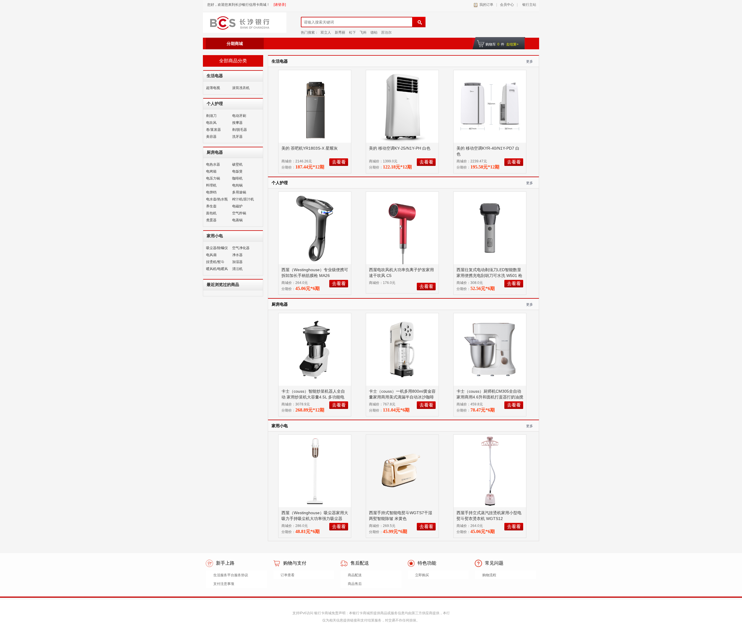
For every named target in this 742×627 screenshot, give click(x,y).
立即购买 (422, 575)
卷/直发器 (213, 130)
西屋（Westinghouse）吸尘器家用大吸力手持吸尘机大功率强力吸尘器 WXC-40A (314, 518)
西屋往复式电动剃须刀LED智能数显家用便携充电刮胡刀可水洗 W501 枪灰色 (489, 275)
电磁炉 (237, 206)
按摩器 (237, 123)
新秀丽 (340, 32)
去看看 (339, 162)
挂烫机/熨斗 (215, 262)
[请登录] (280, 5)
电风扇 (211, 255)
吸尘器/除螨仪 (217, 248)
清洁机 (237, 269)
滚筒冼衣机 (241, 88)
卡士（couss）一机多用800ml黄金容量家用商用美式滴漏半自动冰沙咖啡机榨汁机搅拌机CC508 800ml (402, 397)
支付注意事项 (223, 584)
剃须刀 (211, 116)
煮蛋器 (211, 220)
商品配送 (355, 575)
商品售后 (355, 584)
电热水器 (213, 164)
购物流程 (489, 575)
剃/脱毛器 (239, 130)
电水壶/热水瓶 (217, 199)
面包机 (211, 213)
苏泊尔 (386, 32)
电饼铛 (211, 192)
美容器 (211, 137)
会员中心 (507, 5)
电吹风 (211, 123)
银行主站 (528, 5)
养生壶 (211, 206)
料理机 (211, 185)
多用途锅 (239, 192)
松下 (352, 32)
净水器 (237, 255)
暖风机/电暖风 (217, 269)
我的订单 (486, 5)
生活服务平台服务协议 (230, 575)
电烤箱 (211, 171)
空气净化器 (241, 248)
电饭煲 (237, 171)
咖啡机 (237, 178)
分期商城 (235, 43)
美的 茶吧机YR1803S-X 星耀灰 (310, 148)
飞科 (363, 32)
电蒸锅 (237, 220)
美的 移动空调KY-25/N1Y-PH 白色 (400, 148)
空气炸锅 (239, 213)
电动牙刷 (239, 116)
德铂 (373, 32)
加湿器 (237, 262)
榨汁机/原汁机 (243, 199)
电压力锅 (213, 178)
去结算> (512, 44)
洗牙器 (237, 137)
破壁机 (237, 164)
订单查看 (287, 575)
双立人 (326, 32)
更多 (529, 61)
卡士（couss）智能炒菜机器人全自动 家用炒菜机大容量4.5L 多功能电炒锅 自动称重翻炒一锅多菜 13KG (313, 397)
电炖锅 (237, 185)
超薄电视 (213, 88)
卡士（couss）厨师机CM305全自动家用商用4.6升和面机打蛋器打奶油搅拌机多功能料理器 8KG (490, 397)
